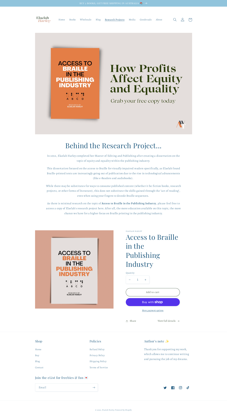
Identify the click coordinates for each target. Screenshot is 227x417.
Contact (39, 367)
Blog (37, 361)
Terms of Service (99, 367)
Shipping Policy (98, 361)
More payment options (153, 310)
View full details (167, 320)
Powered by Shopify (123, 410)
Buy (37, 355)
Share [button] (133, 320)
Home (38, 349)
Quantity (130, 272)
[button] (175, 20)
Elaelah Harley (108, 410)
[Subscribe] (94, 387)
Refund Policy (97, 349)
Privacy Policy (97, 355)
